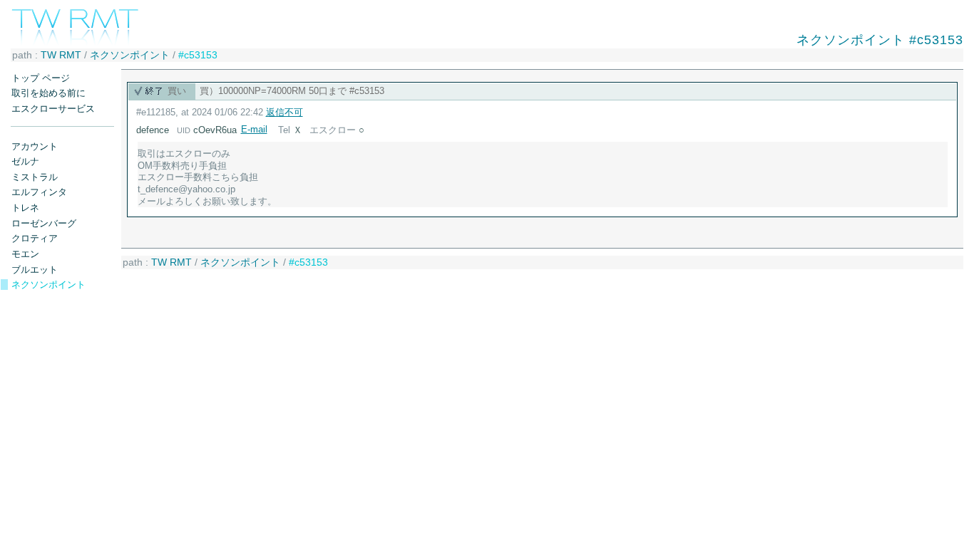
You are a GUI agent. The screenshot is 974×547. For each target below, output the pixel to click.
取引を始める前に (48, 93)
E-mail (254, 129)
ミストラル (34, 177)
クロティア (34, 238)
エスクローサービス (53, 108)
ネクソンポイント (130, 55)
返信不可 (284, 112)
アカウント (34, 146)
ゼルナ (25, 161)
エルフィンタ (39, 192)
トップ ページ (40, 78)
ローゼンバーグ (43, 223)
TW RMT (61, 55)
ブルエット (34, 269)
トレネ (25, 207)
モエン (25, 254)
